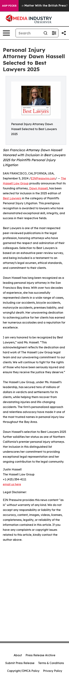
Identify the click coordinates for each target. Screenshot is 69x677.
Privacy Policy (52, 671)
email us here (12, 484)
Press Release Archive (40, 655)
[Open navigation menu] (6, 33)
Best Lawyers (12, 198)
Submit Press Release (19, 663)
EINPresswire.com (43, 178)
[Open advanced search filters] (54, 33)
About (18, 655)
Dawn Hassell (38, 188)
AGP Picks (9, 5)
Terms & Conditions (51, 663)
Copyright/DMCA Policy (23, 671)
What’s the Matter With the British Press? (38, 5)
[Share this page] (63, 33)
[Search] (45, 33)
